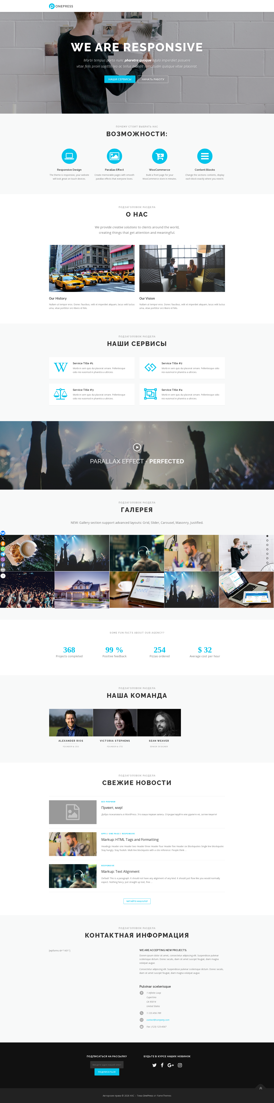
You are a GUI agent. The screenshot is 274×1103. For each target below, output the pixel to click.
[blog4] (136, 553)
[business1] (246, 553)
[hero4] (191, 589)
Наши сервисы (119, 79)
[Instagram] (180, 1065)
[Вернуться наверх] (260, 1088)
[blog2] (191, 553)
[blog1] (82, 553)
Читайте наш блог (137, 901)
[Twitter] (154, 1065)
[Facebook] (162, 1065)
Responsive (128, 833)
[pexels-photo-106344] (136, 589)
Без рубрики (108, 801)
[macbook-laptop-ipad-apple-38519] (246, 589)
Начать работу (153, 79)
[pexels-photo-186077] (82, 590)
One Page (114, 833)
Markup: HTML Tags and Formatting (130, 839)
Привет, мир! (112, 807)
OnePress (148, 1095)
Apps (104, 833)
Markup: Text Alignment (120, 871)
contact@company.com (158, 1019)
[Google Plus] (171, 1065)
